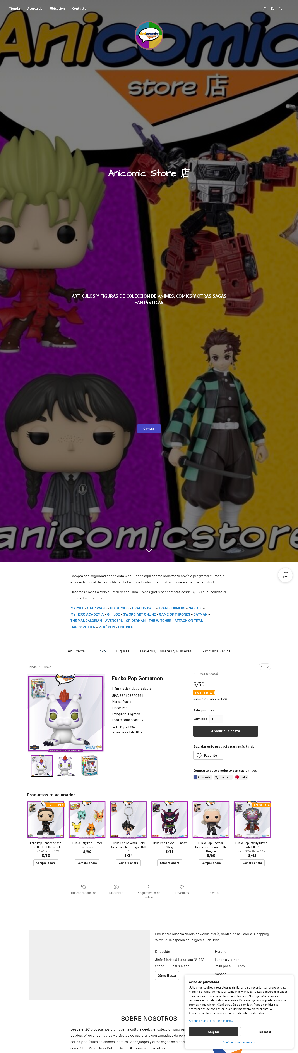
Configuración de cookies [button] (239, 1042)
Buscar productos (83, 892)
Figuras (123, 651)
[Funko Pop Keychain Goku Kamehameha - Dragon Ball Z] (128, 820)
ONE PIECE (126, 627)
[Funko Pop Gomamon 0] (42, 766)
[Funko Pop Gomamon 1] (66, 766)
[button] (208, 755)
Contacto (79, 8)
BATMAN (200, 614)
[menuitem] (262, 667)
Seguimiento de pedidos (149, 894)
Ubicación (57, 8)
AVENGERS (114, 621)
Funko (100, 651)
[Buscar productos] (285, 575)
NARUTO (195, 608)
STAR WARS (97, 608)
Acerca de (35, 8)
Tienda (14, 8)
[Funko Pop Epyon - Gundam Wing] (169, 820)
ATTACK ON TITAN (189, 621)
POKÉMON (107, 627)
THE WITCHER (160, 621)
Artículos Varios (216, 651)
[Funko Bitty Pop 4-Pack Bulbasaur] (87, 820)
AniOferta (76, 651)
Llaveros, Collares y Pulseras (166, 651)
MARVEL (77, 608)
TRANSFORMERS (172, 608)
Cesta (214, 892)
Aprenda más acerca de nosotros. (211, 1021)
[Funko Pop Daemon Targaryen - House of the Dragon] (211, 820)
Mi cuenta (116, 892)
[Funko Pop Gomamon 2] (90, 766)
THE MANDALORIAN (86, 621)
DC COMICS (119, 608)
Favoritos (182, 892)
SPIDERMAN (136, 621)
